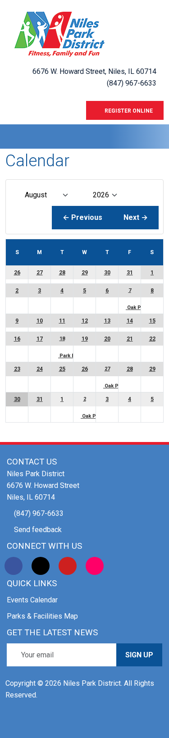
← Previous (82, 217)
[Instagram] (95, 566)
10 (40, 321)
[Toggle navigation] (12, 136)
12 (85, 321)
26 (17, 272)
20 (107, 339)
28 (62, 272)
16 (17, 339)
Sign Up (139, 655)
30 (107, 272)
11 (62, 321)
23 (17, 369)
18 (62, 339)
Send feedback (38, 529)
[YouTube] (68, 566)
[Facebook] (14, 566)
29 (85, 272)
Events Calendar (32, 600)
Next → (135, 217)
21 (130, 339)
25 (62, 369)
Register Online (127, 111)
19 (85, 339)
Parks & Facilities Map (42, 616)
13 (107, 321)
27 (40, 272)
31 (130, 272)
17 (40, 339)
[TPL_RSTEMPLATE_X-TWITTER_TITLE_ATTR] (41, 566)
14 (130, 321)
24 (40, 369)
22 (152, 339)
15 (152, 321)
